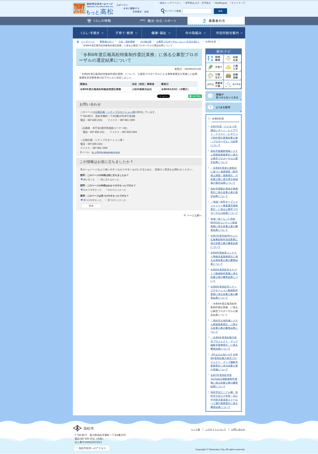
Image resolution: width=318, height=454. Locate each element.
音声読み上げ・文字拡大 (198, 2)
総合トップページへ (170, 2)
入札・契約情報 (127, 41)
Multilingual (221, 2)
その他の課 (145, 41)
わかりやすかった (92, 189)
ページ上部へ (194, 215)
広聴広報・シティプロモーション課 (115, 112)
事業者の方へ (107, 41)
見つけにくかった (117, 200)
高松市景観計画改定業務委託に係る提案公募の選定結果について (224, 192)
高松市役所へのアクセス (92, 448)
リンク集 (195, 429)
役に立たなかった (110, 179)
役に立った (89, 179)
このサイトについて (215, 429)
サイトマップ (238, 2)
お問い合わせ (238, 429)
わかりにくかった (117, 189)
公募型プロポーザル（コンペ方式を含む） (178, 41)
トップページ (88, 41)
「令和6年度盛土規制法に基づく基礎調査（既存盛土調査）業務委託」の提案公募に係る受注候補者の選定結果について (224, 175)
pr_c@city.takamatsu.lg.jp (106, 152)
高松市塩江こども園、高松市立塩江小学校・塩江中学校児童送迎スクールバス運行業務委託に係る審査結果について (224, 400)
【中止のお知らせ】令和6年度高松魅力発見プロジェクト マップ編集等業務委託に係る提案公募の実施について (224, 362)
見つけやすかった (92, 200)
